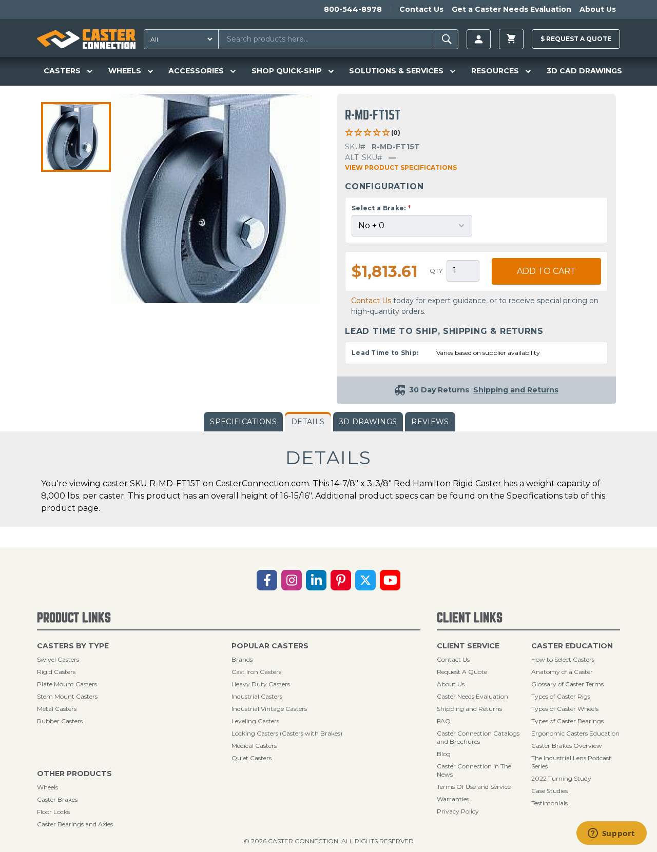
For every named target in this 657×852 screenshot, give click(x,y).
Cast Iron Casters (256, 672)
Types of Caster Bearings (567, 721)
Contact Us (421, 9)
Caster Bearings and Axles (75, 824)
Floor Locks (53, 812)
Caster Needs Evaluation (472, 696)
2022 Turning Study (561, 778)
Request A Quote (462, 672)
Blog (444, 754)
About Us (597, 9)
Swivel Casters (58, 659)
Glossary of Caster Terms (567, 684)
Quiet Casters (251, 758)
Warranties (453, 799)
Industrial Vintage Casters (269, 708)
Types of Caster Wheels (564, 708)
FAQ (444, 721)
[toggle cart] (511, 39)
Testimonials (549, 803)
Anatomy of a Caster (562, 672)
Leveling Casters (255, 721)
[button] (76, 137)
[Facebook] (267, 580)
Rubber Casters (60, 721)
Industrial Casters (256, 696)
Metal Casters (56, 708)
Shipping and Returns (469, 708)
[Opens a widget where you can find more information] (611, 834)
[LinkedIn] (316, 580)
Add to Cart (546, 271)
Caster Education (572, 645)
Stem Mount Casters (67, 696)
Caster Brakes (57, 799)
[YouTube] (390, 580)
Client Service (468, 645)
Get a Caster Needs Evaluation (511, 9)
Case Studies (549, 791)
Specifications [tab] (243, 421)
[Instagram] (291, 580)
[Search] (446, 39)
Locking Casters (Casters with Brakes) (286, 733)
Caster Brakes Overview (566, 745)
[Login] (479, 39)
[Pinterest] (341, 580)
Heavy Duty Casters (260, 684)
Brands (242, 659)
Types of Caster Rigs (560, 696)
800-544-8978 (353, 9)
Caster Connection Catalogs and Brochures (478, 737)
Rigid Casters (56, 672)
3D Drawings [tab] (368, 421)
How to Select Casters (562, 659)
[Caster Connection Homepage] (86, 39)
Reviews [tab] (430, 421)
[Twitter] (365, 580)
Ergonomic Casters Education (575, 733)
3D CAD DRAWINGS (584, 70)
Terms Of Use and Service (474, 786)
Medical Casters (254, 745)
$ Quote (575, 39)
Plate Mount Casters (67, 684)
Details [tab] (307, 421)
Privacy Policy (458, 811)
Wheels (47, 787)
